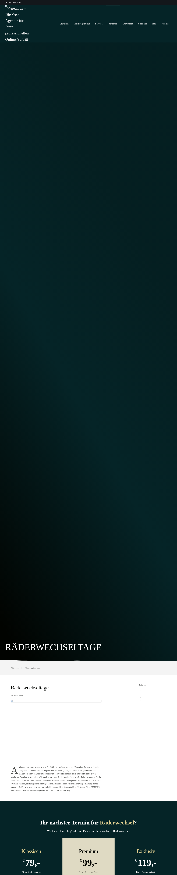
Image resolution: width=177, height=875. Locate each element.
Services (99, 24)
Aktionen (113, 24)
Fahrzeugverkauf (82, 24)
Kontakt (165, 24)
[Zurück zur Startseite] (18, 23)
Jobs (154, 24)
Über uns (142, 24)
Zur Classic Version (15, 2)
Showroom (128, 24)
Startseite (64, 24)
